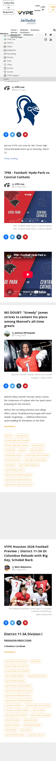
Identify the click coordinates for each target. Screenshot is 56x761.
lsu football (10, 450)
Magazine (11, 50)
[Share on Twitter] (12, 134)
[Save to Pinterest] (25, 134)
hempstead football (32, 725)
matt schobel (10, 730)
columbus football (12, 705)
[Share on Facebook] (5, 134)
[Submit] (54, 30)
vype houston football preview (17, 480)
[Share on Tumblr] (18, 134)
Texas (14, 30)
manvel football (36, 450)
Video (9, 46)
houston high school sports (16, 445)
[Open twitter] (50, 34)
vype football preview (14, 470)
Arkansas (35, 30)
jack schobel (26, 730)
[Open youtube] (50, 39)
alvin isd (8, 435)
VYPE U (10, 43)
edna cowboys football (40, 715)
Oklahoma (28, 35)
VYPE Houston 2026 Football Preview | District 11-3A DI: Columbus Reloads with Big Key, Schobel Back (26, 553)
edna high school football (15, 715)
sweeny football (30, 720)
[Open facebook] (45, 34)
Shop (9, 64)
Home (6, 79)
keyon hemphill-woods (14, 735)
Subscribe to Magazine (8, 7)
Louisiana (24, 32)
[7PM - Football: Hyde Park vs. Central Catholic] (28, 207)
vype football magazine (28, 465)
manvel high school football (37, 455)
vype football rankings (14, 676)
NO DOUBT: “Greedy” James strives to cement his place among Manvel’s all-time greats (26, 319)
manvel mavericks (12, 460)
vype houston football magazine (18, 475)
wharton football (12, 720)
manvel (22, 450)
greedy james (22, 435)
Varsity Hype (16, 37)
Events (10, 68)
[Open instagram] (45, 39)
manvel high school (13, 455)
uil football (9, 465)
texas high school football (35, 460)
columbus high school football (37, 705)
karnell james (37, 445)
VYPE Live (11, 39)
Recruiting (11, 53)
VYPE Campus (13, 75)
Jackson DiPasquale (25, 332)
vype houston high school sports (18, 484)
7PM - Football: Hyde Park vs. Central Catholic (27, 174)
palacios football (12, 725)
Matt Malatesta (23, 567)
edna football (38, 710)
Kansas (14, 32)
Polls (9, 61)
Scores (10, 71)
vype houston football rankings (18, 685)
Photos (10, 57)
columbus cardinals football (16, 710)
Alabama (24, 30)
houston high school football (17, 440)
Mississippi (16, 35)
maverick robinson (36, 735)
